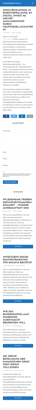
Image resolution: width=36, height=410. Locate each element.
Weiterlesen (18, 246)
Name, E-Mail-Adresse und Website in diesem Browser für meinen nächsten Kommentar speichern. (17, 175)
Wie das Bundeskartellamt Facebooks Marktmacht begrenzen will (16, 317)
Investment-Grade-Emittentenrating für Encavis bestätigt (17, 260)
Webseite (5, 165)
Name (5, 152)
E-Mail (5, 158)
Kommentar (6, 130)
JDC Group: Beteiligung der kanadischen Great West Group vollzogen (16, 362)
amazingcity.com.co (12, 3)
